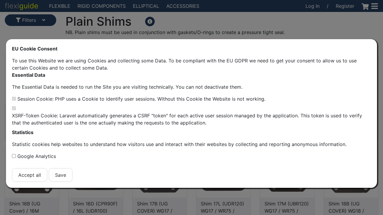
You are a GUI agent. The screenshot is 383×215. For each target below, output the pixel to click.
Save (60, 175)
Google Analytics (36, 156)
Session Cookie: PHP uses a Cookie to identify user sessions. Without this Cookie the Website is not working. (141, 99)
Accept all (29, 175)
